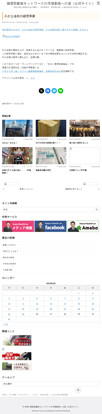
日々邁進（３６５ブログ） (20, 394)
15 (79, 303)
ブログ (35, 394)
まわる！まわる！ (9, 142)
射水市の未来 (8, 257)
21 (65, 308)
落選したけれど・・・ (12, 244)
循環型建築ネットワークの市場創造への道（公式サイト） (51, 3)
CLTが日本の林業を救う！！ (48, 142)
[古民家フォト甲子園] (3, 350)
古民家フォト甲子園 (78, 170)
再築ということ (26, 188)
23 (93, 308)
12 (37, 303)
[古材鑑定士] (16, 360)
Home (4, 394)
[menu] (98, 3)
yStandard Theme (38, 411)
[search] (96, 209)
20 (51, 308)
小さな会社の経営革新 (59, 394)
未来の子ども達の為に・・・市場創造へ (16, 171)
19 (37, 308)
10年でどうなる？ (10, 251)
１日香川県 (7, 269)
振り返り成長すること (79, 142)
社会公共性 (35, 22)
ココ (32, 77)
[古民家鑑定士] (16, 370)
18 (23, 308)
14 (65, 303)
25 (23, 314)
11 (23, 303)
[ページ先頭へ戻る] (78, 390)
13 (51, 303)
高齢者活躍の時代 (43, 170)
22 (79, 308)
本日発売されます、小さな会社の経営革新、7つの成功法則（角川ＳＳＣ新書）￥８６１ (45, 29)
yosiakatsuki (50, 411)
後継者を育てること (73, 188)
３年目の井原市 (9, 263)
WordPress (66, 411)
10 (9, 303)
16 (93, 303)
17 (9, 308)
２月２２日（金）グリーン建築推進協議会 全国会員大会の (31, 71)
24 (9, 314)
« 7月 (5, 324)
